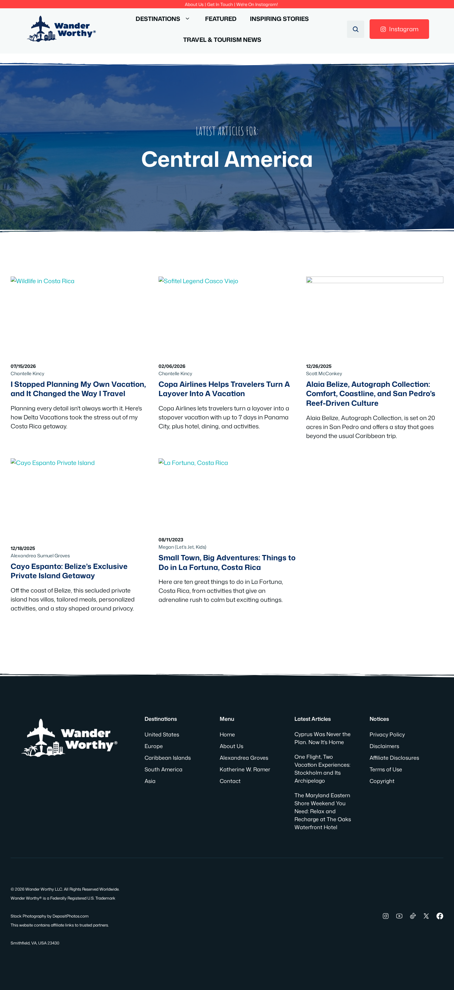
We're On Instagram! (257, 4)
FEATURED (221, 18)
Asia (150, 781)
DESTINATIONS (158, 18)
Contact (230, 781)
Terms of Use (386, 769)
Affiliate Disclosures (394, 757)
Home (227, 734)
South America (163, 769)
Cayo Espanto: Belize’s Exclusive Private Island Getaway (69, 571)
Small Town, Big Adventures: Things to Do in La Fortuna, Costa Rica (227, 562)
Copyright (382, 781)
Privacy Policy (387, 734)
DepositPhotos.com (71, 916)
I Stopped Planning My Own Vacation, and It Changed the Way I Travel (78, 389)
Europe (154, 746)
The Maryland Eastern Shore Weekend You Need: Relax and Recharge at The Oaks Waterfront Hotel (322, 811)
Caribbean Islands (168, 757)
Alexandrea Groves (244, 757)
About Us (194, 4)
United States (162, 734)
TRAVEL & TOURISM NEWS (222, 39)
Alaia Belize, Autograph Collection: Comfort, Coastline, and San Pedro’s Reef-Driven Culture (370, 393)
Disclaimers (384, 746)
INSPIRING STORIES (279, 18)
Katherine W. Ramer (245, 769)
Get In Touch (220, 4)
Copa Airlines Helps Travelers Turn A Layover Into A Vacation (224, 389)
